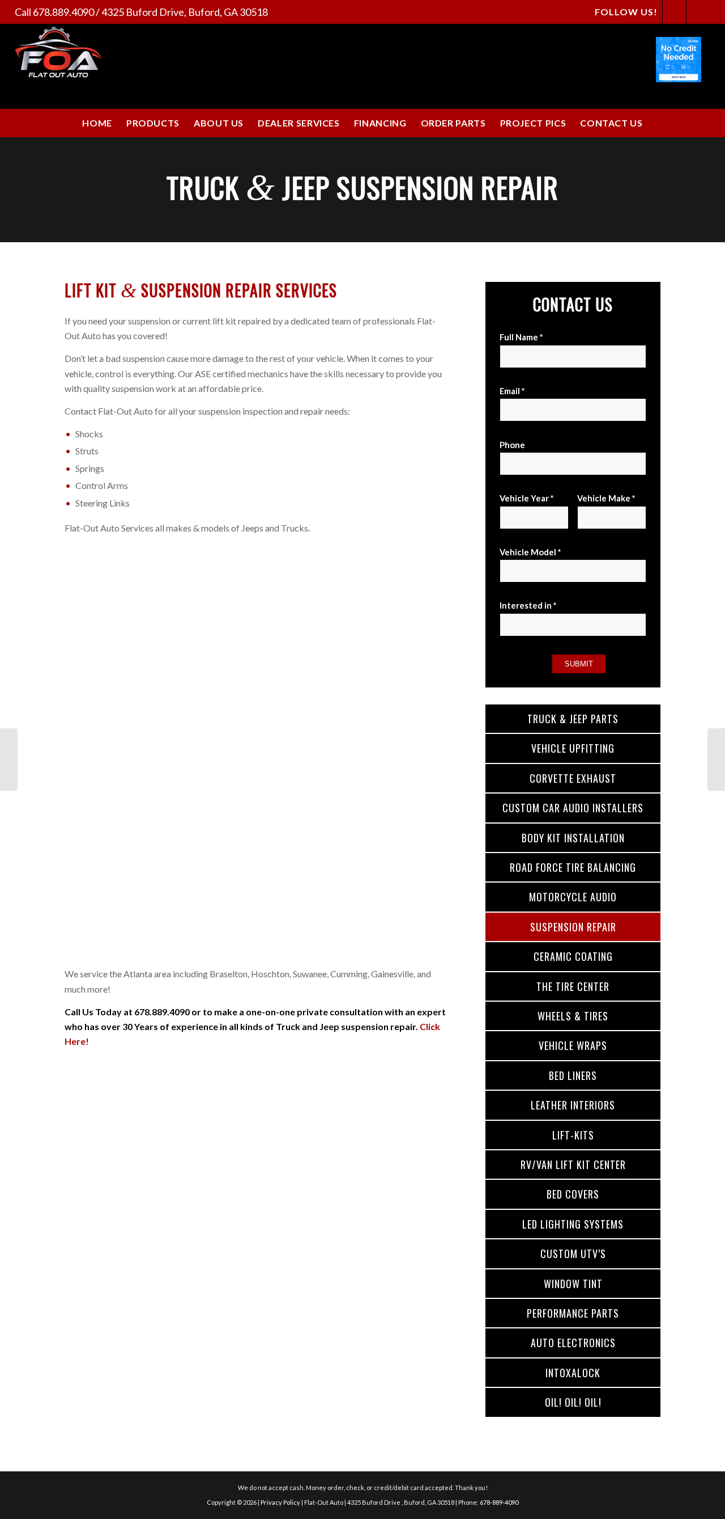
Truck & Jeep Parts (573, 718)
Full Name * (521, 337)
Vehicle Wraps (573, 1045)
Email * (512, 391)
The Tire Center (572, 986)
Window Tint (573, 1283)
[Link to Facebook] (674, 12)
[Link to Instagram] (698, 12)
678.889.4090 (63, 12)
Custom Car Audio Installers (572, 807)
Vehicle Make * (606, 498)
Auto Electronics (573, 1342)
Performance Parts (573, 1313)
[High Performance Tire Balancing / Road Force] (716, 759)
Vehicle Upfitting (573, 748)
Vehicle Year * (526, 498)
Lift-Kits (573, 1135)
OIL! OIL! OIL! (573, 1402)
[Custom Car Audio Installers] (9, 759)
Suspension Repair (573, 926)
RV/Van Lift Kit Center (573, 1164)
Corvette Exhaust (573, 778)
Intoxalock (572, 1372)
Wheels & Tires (573, 1016)
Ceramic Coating (573, 956)
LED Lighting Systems (573, 1224)
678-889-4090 (499, 1502)
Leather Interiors (573, 1105)
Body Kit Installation (573, 837)
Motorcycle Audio (573, 896)
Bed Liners (573, 1075)
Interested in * (528, 605)
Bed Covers (573, 1194)
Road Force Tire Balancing (573, 867)
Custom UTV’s (573, 1253)
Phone (512, 445)
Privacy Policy (280, 1502)
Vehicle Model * (530, 552)
